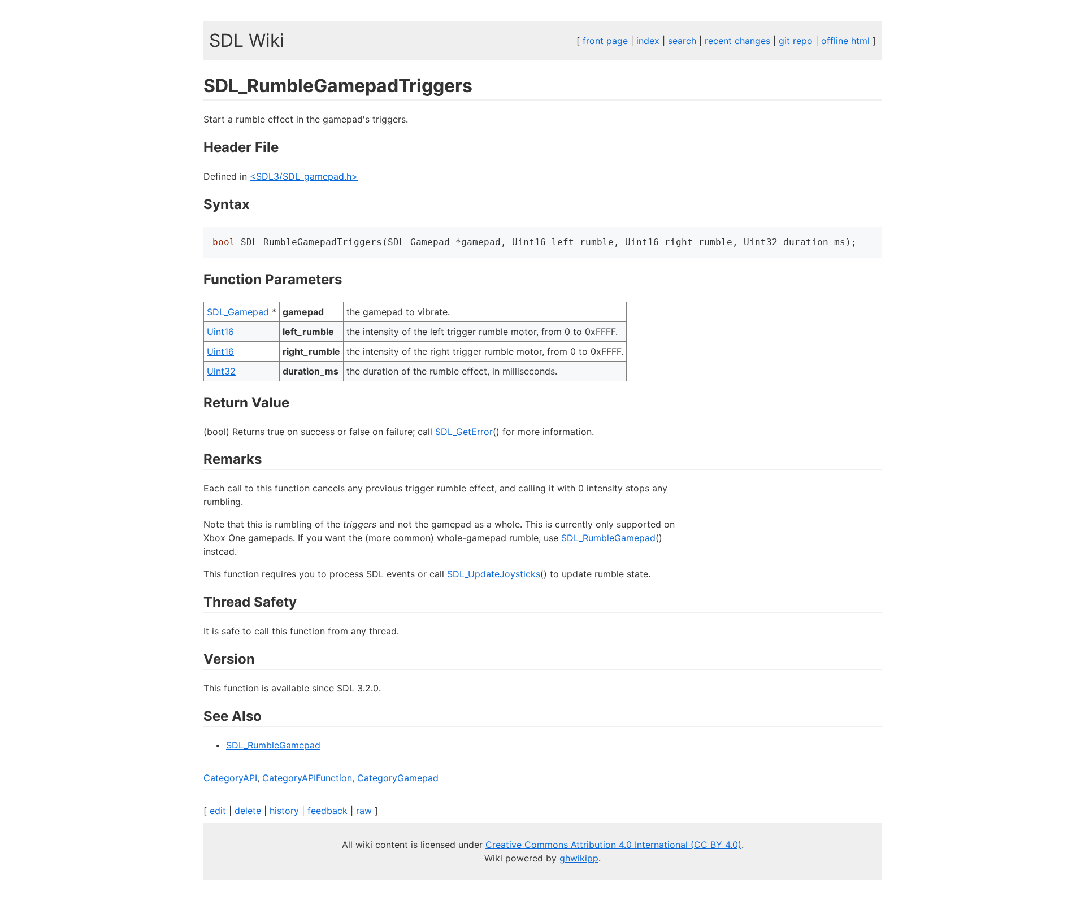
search (682, 40)
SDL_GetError (464, 431)
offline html (845, 40)
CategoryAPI (230, 778)
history (284, 810)
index (647, 40)
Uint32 (221, 371)
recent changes (737, 40)
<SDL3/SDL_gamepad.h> (304, 176)
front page (605, 40)
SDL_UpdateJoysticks (493, 574)
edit (218, 810)
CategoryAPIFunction (307, 778)
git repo (796, 40)
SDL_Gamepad (238, 311)
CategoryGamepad (398, 778)
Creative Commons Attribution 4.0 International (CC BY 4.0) (613, 844)
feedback (327, 810)
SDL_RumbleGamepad (608, 537)
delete (248, 810)
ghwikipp (578, 858)
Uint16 (220, 331)
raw (364, 810)
